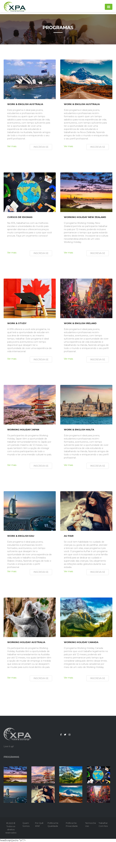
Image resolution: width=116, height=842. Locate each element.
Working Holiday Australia (26, 642)
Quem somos (26, 824)
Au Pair (69, 536)
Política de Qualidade (53, 824)
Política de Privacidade (72, 824)
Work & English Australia (25, 104)
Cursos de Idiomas (19, 217)
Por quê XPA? (39, 824)
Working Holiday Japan (23, 429)
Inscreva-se (40, 147)
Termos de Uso (90, 824)
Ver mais (11, 146)
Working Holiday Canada (81, 642)
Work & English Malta (79, 429)
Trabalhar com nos (103, 824)
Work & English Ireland (80, 323)
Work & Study (16, 323)
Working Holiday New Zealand (85, 217)
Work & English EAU (20, 536)
